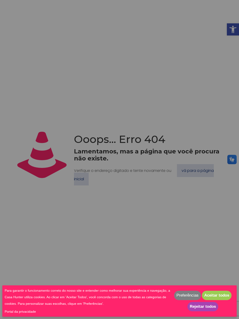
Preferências (187, 295)
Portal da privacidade (20, 311)
